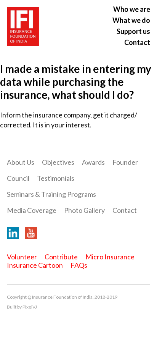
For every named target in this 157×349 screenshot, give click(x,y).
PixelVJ (29, 307)
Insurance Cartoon (35, 265)
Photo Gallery (84, 210)
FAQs (78, 265)
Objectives (58, 162)
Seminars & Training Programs (51, 194)
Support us (133, 31)
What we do (131, 20)
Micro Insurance (110, 257)
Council (18, 178)
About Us (20, 162)
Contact (137, 42)
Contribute (61, 257)
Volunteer (22, 257)
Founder (125, 162)
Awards (93, 162)
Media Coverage (31, 210)
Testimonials (55, 178)
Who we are (131, 9)
